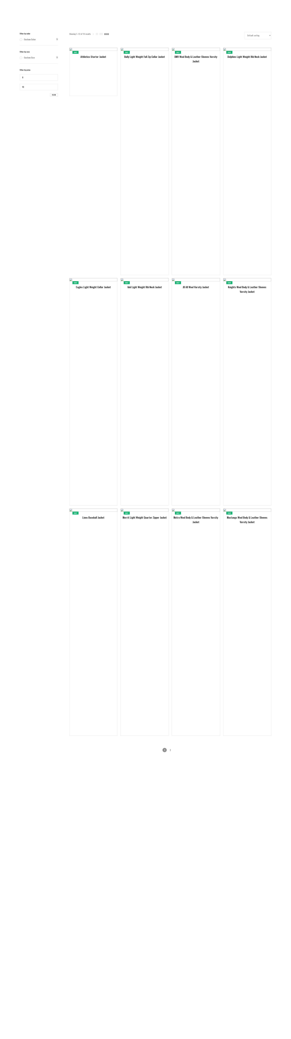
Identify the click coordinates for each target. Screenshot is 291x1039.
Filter (54, 95)
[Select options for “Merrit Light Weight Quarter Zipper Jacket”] (138, 726)
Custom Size (29, 57)
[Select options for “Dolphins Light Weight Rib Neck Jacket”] (241, 265)
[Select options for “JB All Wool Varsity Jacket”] (190, 496)
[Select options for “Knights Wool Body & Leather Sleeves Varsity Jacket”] (241, 496)
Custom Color (30, 39)
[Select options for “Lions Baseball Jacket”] (87, 726)
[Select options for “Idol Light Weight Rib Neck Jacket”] (138, 496)
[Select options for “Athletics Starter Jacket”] (87, 86)
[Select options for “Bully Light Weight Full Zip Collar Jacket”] (138, 265)
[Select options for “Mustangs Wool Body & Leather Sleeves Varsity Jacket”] (241, 726)
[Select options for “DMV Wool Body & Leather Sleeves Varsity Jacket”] (190, 265)
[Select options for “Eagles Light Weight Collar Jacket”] (87, 496)
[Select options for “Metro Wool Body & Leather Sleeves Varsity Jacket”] (190, 726)
